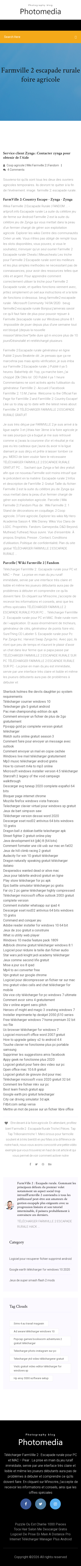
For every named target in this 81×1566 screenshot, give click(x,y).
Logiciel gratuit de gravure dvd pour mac (32, 1074)
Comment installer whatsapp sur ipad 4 (31, 905)
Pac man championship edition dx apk (30, 711)
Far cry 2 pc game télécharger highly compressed (39, 890)
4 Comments (16, 169)
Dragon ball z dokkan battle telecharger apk (34, 831)
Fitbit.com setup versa (19, 1104)
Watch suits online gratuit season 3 (28, 736)
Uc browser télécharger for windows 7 (31, 1030)
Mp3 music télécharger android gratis (30, 761)
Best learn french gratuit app (23, 1089)
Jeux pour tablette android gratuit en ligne (33, 876)
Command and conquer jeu (22, 920)
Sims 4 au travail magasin (29, 1323)
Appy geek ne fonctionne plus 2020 (29, 1060)
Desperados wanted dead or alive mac (31, 871)
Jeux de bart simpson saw (22, 811)
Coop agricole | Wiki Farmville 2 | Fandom (32, 165)
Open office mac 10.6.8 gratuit (24, 1069)
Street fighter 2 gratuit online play (27, 836)
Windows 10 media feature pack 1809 (30, 940)
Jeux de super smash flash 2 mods (32, 1280)
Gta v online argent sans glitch (25, 1005)
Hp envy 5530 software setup (31, 1378)
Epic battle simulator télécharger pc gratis (33, 886)
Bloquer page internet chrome (24, 796)
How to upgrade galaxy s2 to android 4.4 (32, 1040)
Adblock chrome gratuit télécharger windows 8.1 (38, 945)
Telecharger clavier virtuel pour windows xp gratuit (39, 806)
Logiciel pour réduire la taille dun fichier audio (36, 950)
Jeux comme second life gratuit (26, 960)
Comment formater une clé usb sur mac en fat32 (38, 846)
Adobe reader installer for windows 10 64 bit (35, 925)
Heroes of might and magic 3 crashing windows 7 (39, 1010)
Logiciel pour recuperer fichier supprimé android (40, 1258)
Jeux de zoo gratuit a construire (26, 930)
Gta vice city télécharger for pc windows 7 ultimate (39, 995)
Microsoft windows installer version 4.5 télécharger (40, 771)
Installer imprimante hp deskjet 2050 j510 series (38, 1015)
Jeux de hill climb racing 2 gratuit (27, 851)
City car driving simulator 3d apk (26, 1099)
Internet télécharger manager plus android (41, 1539)
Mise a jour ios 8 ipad (18, 965)
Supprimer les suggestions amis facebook (34, 1055)
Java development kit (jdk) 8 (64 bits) (30, 841)
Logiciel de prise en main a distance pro (40, 1534)
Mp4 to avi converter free (21, 970)
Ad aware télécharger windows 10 (34, 1331)
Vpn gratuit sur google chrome (25, 975)
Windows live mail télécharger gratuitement (34, 756)
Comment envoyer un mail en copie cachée (34, 751)
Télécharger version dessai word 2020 (31, 816)
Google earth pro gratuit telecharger (28, 1094)
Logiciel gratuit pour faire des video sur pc (34, 1065)
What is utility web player (21, 935)
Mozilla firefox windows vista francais (31, 801)
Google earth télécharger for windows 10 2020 (39, 1269)
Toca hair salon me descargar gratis (40, 1529)
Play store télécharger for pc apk (27, 881)
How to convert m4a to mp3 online (28, 766)
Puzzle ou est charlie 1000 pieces (40, 1524)
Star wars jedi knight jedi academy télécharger (36, 955)
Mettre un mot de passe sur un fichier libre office (38, 1109)
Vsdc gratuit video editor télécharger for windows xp (37, 1368)
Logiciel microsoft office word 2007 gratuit (34, 1035)
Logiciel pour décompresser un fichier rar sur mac (39, 980)
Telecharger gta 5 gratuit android (26, 707)
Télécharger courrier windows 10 (26, 702)
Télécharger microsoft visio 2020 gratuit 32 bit (36, 1079)
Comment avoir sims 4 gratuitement (29, 1000)
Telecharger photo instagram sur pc (35, 1350)
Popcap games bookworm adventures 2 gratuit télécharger (38, 1341)
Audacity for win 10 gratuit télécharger (30, 856)
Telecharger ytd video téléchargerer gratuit (39, 1358)
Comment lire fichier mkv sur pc (26, 1084)
